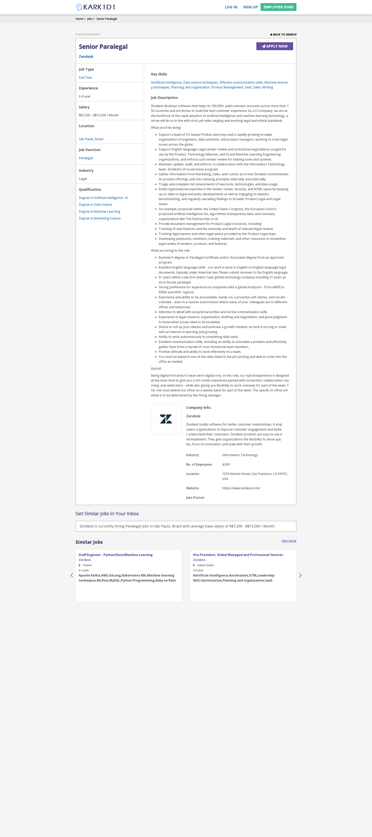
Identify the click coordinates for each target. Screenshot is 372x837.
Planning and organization (190, 87)
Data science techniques (200, 82)
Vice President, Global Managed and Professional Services (238, 555)
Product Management (227, 87)
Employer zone (279, 7)
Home (79, 19)
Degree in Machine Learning (99, 211)
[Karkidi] (96, 7)
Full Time (85, 77)
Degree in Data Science (95, 204)
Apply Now (276, 46)
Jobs (90, 19)
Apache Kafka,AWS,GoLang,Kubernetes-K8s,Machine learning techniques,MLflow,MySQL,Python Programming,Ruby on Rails (127, 577)
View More (288, 540)
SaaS (248, 87)
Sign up (250, 7)
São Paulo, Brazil (91, 139)
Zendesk (86, 56)
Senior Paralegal (106, 19)
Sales (257, 87)
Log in (231, 7)
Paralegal (86, 158)
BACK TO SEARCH (284, 34)
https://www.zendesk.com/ (241, 488)
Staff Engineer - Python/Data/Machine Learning (116, 555)
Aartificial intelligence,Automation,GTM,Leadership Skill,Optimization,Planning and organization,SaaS (234, 577)
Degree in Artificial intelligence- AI (103, 198)
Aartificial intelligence (166, 82)
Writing (267, 87)
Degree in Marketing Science (100, 218)
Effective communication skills (241, 82)
